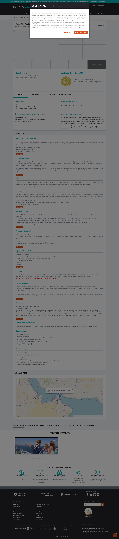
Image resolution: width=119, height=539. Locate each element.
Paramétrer (67, 32)
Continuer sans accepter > (81, 7)
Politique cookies (76, 27)
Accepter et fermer (81, 32)
